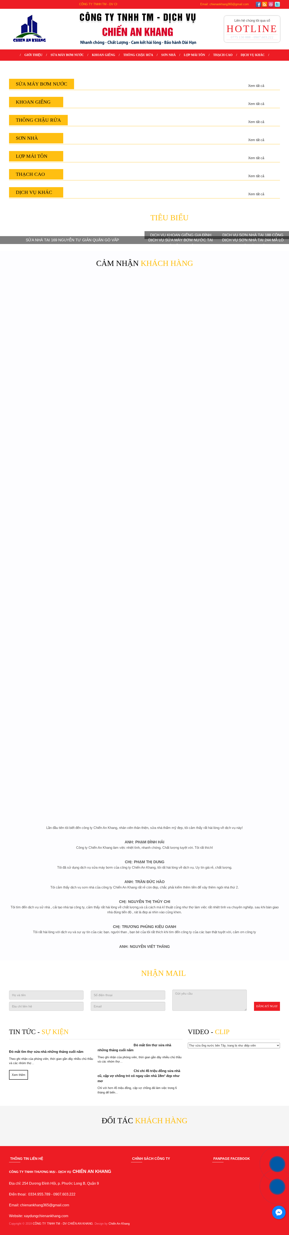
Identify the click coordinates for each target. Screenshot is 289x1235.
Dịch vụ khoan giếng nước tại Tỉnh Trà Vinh (110, 349)
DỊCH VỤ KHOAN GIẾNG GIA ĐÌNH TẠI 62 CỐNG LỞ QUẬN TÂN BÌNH (181, 953)
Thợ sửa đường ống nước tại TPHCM (110, 448)
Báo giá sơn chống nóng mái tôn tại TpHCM (249, 845)
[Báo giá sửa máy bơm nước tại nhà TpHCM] (179, 219)
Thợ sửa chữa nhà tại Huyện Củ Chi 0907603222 (249, 548)
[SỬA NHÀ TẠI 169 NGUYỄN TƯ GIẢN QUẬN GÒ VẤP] (72, 954)
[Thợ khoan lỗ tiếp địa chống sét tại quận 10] (249, 318)
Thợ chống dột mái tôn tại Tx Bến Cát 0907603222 (179, 647)
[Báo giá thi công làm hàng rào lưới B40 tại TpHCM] (109, 814)
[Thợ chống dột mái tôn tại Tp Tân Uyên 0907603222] (249, 616)
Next (261, 1073)
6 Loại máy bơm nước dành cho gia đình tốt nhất (109, 250)
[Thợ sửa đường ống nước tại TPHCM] (109, 417)
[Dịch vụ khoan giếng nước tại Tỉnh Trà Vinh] (109, 318)
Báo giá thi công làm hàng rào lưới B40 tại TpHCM (109, 845)
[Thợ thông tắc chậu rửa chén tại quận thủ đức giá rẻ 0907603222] (179, 417)
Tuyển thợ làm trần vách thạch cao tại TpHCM (249, 746)
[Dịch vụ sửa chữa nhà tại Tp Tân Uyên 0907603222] (39, 517)
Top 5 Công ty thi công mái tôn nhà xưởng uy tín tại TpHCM (109, 649)
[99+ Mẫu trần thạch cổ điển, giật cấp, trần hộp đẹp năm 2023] (39, 715)
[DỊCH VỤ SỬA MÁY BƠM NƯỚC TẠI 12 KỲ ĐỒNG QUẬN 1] (180, 980)
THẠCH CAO (223, 55)
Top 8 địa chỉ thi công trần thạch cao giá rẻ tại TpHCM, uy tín (109, 749)
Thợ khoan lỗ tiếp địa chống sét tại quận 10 (249, 349)
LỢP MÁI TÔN (194, 55)
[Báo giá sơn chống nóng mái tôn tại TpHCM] (249, 814)
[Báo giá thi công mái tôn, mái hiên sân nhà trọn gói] (39, 616)
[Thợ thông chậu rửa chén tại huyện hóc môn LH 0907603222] (249, 417)
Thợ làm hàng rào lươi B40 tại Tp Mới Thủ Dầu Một (39, 845)
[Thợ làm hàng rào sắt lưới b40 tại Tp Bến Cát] (179, 814)
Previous (28, 1073)
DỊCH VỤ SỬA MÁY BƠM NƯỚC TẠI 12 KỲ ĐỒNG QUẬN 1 (180, 1006)
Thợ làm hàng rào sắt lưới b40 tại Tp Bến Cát (179, 845)
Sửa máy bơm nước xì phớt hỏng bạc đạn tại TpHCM (39, 250)
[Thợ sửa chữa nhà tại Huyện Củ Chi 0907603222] (249, 517)
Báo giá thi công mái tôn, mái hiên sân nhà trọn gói (40, 647)
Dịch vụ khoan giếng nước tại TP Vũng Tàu (40, 349)
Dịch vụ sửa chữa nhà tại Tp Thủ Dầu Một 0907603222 (179, 548)
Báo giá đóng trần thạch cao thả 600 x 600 (179, 746)
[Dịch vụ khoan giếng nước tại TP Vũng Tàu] (39, 318)
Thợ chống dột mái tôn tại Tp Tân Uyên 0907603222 (249, 647)
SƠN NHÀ (168, 55)
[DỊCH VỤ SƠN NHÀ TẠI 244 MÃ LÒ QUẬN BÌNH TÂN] (253, 980)
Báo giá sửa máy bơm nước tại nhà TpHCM (179, 250)
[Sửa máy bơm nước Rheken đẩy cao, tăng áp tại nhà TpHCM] (249, 219)
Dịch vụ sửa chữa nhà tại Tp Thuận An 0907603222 (109, 548)
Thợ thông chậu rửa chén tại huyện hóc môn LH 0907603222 (249, 448)
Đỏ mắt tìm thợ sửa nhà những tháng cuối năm (153, 1227)
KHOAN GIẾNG (102, 55)
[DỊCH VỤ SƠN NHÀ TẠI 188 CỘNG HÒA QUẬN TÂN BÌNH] (253, 927)
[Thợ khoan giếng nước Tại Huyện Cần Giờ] (179, 318)
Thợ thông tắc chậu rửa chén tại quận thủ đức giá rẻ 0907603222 (179, 451)
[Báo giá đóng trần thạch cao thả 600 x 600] (179, 715)
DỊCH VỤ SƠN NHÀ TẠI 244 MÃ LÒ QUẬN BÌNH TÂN (253, 1006)
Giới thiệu (33, 55)
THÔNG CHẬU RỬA (138, 55)
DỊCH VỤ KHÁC (253, 55)
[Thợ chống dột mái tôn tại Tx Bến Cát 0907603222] (179, 616)
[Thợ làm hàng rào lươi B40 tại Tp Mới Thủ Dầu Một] (39, 814)
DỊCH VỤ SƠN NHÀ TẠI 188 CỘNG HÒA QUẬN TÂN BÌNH (253, 953)
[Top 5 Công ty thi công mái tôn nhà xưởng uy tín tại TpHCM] (109, 616)
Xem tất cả (255, 184)
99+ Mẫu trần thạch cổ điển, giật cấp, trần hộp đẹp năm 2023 (39, 749)
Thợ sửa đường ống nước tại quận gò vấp (40, 448)
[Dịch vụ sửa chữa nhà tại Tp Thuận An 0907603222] (109, 517)
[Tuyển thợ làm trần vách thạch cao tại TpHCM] (249, 715)
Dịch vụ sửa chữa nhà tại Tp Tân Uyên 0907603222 (39, 548)
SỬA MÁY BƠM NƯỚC (67, 55)
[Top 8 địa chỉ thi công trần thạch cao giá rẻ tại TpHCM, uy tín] (109, 715)
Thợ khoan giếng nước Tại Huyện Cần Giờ (180, 349)
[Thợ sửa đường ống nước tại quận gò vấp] (39, 417)
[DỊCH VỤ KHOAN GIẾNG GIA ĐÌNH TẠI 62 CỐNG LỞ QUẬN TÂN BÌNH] (180, 927)
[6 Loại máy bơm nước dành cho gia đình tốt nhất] (109, 219)
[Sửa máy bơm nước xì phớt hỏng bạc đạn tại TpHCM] (39, 219)
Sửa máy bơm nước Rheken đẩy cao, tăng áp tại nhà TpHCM (249, 250)
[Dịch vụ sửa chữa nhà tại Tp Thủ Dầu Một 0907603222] (179, 517)
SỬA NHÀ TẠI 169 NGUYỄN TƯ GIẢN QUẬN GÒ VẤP (72, 1003)
